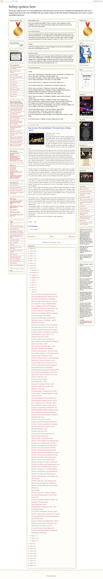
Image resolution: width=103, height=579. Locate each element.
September (34, 277)
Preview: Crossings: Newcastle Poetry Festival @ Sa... (44, 294)
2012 (31, 556)
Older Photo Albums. (15, 156)
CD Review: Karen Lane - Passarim (40, 336)
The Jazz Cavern (14, 185)
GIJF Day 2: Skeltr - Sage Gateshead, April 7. (42, 438)
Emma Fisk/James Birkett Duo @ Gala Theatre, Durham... (45, 353)
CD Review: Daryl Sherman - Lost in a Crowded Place (44, 325)
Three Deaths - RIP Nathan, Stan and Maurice (42, 348)
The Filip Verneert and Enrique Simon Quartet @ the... (44, 421)
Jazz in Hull (82, 206)
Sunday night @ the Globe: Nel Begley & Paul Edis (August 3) (16, 127)
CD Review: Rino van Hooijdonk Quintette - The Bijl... (44, 393)
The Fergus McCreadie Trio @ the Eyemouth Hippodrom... (45, 516)
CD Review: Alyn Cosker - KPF (39, 431)
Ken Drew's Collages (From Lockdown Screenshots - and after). (16, 159)
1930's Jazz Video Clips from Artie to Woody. (15, 257)
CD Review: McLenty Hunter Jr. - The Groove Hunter (44, 351)
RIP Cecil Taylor (35, 490)
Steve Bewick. (13, 167)
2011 (31, 558)
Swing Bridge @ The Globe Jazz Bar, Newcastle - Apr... (44, 308)
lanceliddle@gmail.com (86, 321)
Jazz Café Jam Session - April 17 (39, 381)
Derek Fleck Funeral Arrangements (39, 436)
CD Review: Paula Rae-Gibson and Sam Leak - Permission (45, 514)
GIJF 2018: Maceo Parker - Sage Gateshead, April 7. (44, 457)
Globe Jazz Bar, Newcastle (86, 199)
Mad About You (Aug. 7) (15, 131)
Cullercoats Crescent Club (86, 191)
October (34, 275)
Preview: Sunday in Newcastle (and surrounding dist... (44, 412)
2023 (31, 256)
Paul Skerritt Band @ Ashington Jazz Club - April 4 (43, 507)
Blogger (54, 576)
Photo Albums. (13, 209)
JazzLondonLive (14, 86)
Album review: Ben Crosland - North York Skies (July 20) (16, 106)
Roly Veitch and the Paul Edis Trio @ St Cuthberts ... (44, 299)
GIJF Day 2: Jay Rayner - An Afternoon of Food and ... (44, 462)
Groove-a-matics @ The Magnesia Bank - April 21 (43, 346)
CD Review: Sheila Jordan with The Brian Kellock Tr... (44, 365)
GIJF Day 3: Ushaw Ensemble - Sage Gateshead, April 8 (45, 440)
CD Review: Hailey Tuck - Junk (39, 377)
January (34, 540)
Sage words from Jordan (37, 518)
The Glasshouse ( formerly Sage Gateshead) (86, 223)
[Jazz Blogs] (88, 38)
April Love (33, 292)
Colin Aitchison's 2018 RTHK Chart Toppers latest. (15, 202)
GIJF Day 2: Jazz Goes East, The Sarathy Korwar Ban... (44, 455)
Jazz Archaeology (14, 74)
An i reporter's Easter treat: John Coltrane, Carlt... (43, 528)
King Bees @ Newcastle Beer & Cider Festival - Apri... (44, 407)
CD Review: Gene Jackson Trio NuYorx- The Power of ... (45, 414)
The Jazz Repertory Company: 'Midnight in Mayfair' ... (44, 303)
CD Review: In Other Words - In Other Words (42, 386)
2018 (31, 268)
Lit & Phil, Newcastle (84, 210)
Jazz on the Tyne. (14, 178)
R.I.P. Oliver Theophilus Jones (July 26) (15, 113)
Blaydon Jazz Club (84, 188)
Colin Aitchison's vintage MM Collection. (16, 207)
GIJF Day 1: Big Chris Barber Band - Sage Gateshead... (44, 485)
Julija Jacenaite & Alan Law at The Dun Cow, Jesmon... (44, 374)
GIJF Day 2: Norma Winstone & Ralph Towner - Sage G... (45, 452)
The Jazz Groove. (14, 170)
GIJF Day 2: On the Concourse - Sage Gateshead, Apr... (44, 476)
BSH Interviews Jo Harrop (37, 322)
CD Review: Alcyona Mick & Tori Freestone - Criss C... (44, 523)
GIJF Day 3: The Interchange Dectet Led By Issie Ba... (44, 445)
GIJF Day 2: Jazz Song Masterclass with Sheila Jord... (44, 483)
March (33, 535)
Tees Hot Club (13, 91)
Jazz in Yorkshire (14, 242)
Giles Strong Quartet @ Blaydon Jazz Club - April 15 (44, 400)
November (34, 272)
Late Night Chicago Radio (16, 190)
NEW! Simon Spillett (14, 89)
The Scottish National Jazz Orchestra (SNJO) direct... (44, 398)
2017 (31, 543)
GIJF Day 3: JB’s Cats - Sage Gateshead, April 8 (43, 459)
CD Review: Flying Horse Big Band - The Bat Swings (44, 530)
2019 (31, 265)
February (34, 538)
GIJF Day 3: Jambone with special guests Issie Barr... (44, 450)
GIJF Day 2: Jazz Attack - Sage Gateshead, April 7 (43, 473)
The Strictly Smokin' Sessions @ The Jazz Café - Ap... (44, 362)
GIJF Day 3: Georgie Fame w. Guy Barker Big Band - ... (45, 469)
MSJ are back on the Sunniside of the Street (41, 525)
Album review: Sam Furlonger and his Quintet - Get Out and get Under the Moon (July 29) (16, 121)
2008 (31, 565)
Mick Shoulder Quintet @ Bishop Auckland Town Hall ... (45, 410)
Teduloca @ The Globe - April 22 (39, 344)
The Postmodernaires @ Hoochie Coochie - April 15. (44, 405)
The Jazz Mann (13, 94)
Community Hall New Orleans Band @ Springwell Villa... (45, 370)
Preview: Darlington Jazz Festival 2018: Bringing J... (44, 306)
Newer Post (31, 236)
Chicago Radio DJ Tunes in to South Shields (41, 367)
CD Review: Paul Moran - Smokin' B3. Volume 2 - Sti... (44, 499)
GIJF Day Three (35, 478)
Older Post (72, 236)
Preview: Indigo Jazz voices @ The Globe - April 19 (43, 403)
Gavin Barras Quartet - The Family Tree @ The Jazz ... (44, 391)
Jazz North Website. (15, 240)
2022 (31, 258)
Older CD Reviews (14, 228)
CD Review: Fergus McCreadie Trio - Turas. (42, 355)
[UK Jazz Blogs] (18, 38)
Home (52, 236)
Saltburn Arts (83, 220)
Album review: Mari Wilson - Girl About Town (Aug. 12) (16, 138)
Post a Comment (34, 229)
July (33, 282)
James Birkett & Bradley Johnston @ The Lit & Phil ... (44, 495)
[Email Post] (35, 221)
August (33, 280)
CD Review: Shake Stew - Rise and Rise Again (42, 310)
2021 (31, 260)
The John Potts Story (15, 260)
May (33, 287)
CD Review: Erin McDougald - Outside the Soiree (43, 318)
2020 (31, 263)
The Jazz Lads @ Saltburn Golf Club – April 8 (42, 384)
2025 (31, 251)
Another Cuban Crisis (36, 396)
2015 (31, 548)
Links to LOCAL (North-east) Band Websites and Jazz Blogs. (16, 236)
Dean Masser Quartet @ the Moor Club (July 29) (16, 117)
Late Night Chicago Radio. (16, 172)
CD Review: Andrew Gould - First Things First (42, 339)
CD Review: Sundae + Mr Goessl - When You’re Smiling (45, 358)
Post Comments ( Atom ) (55, 242)
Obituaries (12, 244)
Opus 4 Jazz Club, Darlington (84, 213)
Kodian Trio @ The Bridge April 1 (39, 502)
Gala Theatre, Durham (85, 197)
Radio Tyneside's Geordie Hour (38, 532)
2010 (31, 560)
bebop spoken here (22, 6)
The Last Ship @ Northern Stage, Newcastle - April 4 (44, 511)
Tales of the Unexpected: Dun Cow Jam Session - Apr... (44, 327)
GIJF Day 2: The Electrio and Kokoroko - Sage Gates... (44, 424)
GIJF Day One (34, 497)
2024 (31, 253)
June (33, 285)
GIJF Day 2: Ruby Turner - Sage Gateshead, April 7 (43, 481)
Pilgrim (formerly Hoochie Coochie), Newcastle (86, 217)
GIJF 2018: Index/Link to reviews (39, 429)
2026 (31, 248)
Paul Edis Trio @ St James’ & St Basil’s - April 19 (43, 360)
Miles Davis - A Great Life (37, 388)
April (33, 289)
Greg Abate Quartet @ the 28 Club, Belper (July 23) (16, 109)
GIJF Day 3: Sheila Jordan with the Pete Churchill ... (43, 447)
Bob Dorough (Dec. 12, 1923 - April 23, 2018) (42, 334)
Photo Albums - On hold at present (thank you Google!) (16, 232)
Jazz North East (13, 82)
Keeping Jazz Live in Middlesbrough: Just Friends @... (44, 443)
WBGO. (12, 173)
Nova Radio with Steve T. (16, 187)
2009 (31, 563)
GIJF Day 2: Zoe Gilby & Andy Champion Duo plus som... (45, 464)
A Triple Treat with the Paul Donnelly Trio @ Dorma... (44, 329)
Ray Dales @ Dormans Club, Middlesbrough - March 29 (45, 521)
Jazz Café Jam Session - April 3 (38, 504)
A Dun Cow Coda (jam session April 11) (41, 419)
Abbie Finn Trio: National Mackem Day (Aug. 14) (16, 145)
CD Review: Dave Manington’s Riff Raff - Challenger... (44, 313)
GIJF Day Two (34, 488)
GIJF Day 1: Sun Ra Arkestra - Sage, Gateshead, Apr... (44, 471)
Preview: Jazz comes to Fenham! (39, 379)
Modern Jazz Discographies (16, 265)
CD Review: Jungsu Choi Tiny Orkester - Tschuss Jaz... (44, 301)
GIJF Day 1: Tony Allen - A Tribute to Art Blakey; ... (44, 492)
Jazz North (12, 79)
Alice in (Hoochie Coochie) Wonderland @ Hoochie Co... (45, 341)
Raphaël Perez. (14, 157)
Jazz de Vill (12, 169)
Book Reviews (13, 263)
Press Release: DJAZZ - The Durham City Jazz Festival (44, 332)
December (34, 270)
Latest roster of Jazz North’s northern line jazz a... (43, 433)
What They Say (13, 254)
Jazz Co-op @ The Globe (16, 77)
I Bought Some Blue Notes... (38, 417)
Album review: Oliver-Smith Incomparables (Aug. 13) (16, 141)
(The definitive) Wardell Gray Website (15, 68)
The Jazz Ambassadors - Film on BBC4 (40, 315)
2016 (31, 546)
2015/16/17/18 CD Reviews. (16, 226)
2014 (31, 551)
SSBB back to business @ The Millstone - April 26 (43, 320)
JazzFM (12, 174)
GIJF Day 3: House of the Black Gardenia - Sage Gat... (44, 466)
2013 (31, 553)
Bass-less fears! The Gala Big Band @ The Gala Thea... (44, 372)
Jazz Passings (13, 84)
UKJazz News (13, 96)
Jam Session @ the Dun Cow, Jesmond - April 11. (43, 426)
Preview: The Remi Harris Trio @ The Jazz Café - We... (44, 296)
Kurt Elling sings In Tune (37, 509)
